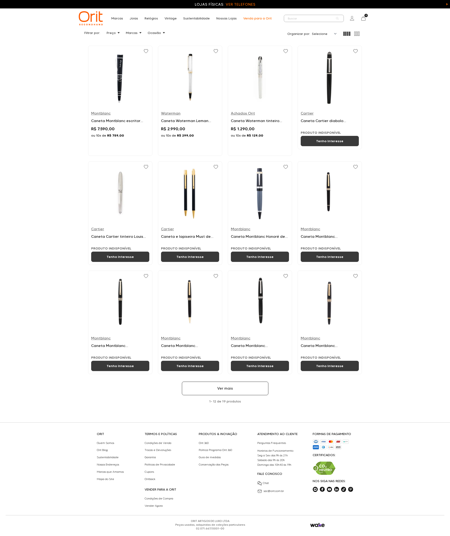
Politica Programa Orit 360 (215, 450)
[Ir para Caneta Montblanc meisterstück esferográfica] (190, 322)
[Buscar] (337, 18)
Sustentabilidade (196, 18)
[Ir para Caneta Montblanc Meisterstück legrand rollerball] (260, 322)
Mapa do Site (105, 479)
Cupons (149, 471)
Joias (134, 18)
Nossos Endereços (108, 464)
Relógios (151, 18)
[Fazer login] (352, 18)
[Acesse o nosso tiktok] (343, 489)
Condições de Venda (158, 443)
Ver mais (225, 388)
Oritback (150, 479)
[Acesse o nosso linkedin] (336, 489)
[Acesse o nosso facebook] (322, 489)
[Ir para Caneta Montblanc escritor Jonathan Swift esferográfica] (120, 101)
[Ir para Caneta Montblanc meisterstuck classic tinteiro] (120, 322)
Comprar (120, 146)
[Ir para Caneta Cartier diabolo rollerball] (330, 97)
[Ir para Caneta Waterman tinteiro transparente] (260, 101)
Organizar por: (298, 34)
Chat (266, 483)
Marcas (117, 18)
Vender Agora (154, 505)
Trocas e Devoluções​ (158, 450)
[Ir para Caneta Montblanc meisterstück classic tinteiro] (330, 213)
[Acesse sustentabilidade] (324, 468)
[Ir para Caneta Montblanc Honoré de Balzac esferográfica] (260, 213)
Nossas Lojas (226, 18)
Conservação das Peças (214, 464)
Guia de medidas (210, 457)
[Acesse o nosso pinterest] (350, 489)
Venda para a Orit (257, 18)
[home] (91, 18)
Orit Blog (102, 450)
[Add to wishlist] (146, 51)
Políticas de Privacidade (160, 464)
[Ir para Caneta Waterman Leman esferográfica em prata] (190, 101)
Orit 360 (204, 443)
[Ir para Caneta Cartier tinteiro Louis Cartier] (120, 213)
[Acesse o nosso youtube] (329, 489)
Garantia (150, 457)
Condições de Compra (159, 498)
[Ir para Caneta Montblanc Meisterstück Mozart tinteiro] (330, 322)
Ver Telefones (240, 4)
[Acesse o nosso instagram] (315, 489)
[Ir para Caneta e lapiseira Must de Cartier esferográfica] (190, 213)
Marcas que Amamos (110, 471)
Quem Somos (105, 443)
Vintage (171, 18)
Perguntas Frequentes (271, 443)
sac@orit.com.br (274, 491)
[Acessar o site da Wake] (317, 525)
